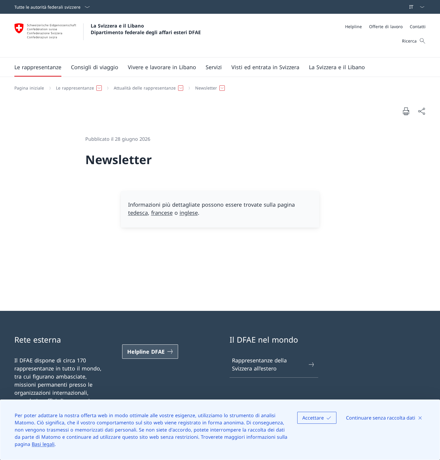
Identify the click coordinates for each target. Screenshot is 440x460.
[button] (38, 67)
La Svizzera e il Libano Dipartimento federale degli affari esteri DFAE (146, 29)
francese (162, 212)
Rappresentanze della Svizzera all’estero (259, 364)
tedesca (138, 212)
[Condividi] (421, 111)
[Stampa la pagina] (406, 111)
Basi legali (43, 444)
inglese (189, 212)
